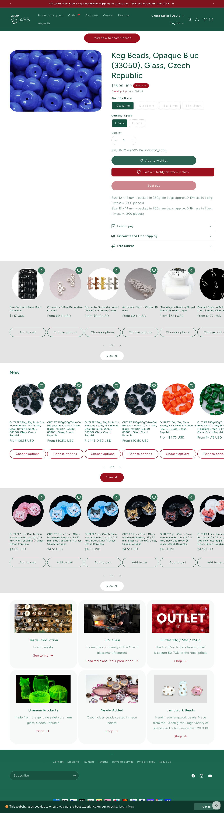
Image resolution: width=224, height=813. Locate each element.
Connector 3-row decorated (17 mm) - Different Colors (102, 309)
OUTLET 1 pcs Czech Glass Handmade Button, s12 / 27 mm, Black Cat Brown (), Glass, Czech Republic (176, 539)
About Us (165, 762)
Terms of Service (123, 762)
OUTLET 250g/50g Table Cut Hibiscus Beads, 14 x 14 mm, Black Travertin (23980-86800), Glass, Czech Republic (64, 429)
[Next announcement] (213, 3)
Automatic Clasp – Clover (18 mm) (140, 309)
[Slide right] (120, 345)
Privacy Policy (146, 762)
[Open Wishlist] (204, 19)
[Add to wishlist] (41, 270)
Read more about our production (109, 661)
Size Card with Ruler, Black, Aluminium (26, 309)
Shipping (73, 762)
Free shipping (119, 91)
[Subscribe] (74, 775)
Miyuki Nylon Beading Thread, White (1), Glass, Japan (177, 309)
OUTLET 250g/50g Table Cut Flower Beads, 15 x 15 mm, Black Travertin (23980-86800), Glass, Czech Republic (27, 429)
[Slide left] (104, 345)
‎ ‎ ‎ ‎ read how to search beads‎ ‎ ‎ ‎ (112, 38)
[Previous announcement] (11, 3)
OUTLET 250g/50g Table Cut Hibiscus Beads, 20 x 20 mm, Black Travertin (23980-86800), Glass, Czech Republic (139, 429)
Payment (88, 762)
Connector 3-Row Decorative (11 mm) (65, 309)
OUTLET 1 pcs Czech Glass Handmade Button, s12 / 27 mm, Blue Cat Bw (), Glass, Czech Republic (101, 539)
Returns (103, 762)
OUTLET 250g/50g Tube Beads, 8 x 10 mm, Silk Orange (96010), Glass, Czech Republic (178, 427)
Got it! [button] (206, 806)
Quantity (116, 132)
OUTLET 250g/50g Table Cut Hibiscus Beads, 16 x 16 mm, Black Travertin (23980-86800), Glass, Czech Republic (102, 429)
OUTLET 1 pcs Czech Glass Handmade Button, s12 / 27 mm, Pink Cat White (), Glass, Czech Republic (27, 539)
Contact (58, 762)
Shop (178, 661)
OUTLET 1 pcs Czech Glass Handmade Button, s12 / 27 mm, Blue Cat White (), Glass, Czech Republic (64, 539)
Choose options (65, 332)
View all (112, 355)
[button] (51, 15)
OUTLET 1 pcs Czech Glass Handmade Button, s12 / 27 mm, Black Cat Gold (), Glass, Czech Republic (139, 539)
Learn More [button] (127, 806)
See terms (40, 655)
